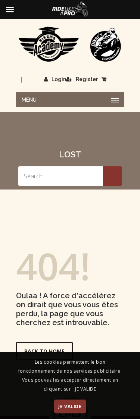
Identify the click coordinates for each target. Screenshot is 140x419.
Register (87, 79)
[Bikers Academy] (70, 44)
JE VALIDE (69, 406)
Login (59, 79)
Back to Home (44, 351)
